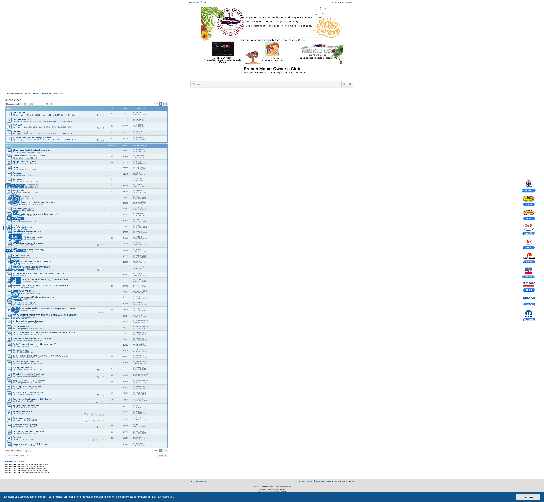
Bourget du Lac (19, 191)
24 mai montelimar (21, 327)
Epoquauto (18, 179)
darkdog (138, 399)
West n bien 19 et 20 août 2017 (26, 185)
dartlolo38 (19, 192)
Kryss (18, 401)
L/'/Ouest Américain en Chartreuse (28, 243)
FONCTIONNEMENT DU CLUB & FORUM (60, 115)
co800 (21, 181)
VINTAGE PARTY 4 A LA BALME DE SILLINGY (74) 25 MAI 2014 (40, 285)
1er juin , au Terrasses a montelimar (29, 381)
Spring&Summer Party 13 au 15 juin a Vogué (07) (34, 344)
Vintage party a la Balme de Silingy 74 (29, 250)
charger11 (139, 344)
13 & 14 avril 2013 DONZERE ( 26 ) (28, 392)
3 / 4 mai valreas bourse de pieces (28, 321)
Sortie (15, 167)
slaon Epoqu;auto (21, 196)
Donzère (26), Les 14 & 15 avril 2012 (28, 431)
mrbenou (19, 427)
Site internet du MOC (22, 119)
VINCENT (19, 281)
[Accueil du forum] (272, 35)
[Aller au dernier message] (142, 112)
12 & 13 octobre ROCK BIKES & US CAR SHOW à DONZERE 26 (40, 356)
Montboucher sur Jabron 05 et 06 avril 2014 (32, 338)
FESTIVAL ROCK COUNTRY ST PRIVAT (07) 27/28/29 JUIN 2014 (40, 280)
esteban (138, 350)
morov (138, 219)
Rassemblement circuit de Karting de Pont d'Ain (34, 202)
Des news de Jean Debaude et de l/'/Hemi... (32, 399)
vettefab (138, 112)
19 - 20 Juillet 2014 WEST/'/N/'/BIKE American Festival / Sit (38, 274)
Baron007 (139, 267)
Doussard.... (18, 437)
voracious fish (140, 255)
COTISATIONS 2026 (21, 113)
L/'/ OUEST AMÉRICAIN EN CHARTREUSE (31, 267)
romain (18, 263)
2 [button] (163, 104)
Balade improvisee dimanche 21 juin (29, 156)
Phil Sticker (22, 152)
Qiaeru (282, 489)
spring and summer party (24, 208)
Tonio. (21, 164)
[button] (166, 104)
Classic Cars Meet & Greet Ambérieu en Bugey (33, 150)
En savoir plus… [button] (166, 497)
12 (103, 414)
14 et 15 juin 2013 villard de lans (27, 387)
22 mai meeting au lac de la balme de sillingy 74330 (35, 214)
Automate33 (23, 204)
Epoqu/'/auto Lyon (21, 350)
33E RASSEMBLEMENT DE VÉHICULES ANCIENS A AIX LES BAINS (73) (44, 315)
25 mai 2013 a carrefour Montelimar (28, 374)
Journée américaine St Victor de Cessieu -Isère (33, 297)
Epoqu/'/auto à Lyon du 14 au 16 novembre (32, 261)
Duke (17, 413)
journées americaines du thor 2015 (28, 231)
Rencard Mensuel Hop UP (24, 303)
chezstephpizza (21, 323)
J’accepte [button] (528, 497)
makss (18, 287)
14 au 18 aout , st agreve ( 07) (26, 362)
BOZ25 (138, 161)
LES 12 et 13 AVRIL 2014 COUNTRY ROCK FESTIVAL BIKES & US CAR (44, 333)
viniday (18, 210)
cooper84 (22, 115)
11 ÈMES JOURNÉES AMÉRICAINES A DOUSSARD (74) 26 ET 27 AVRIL (44, 309)
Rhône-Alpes (13, 100)
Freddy (18, 251)
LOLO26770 (20, 358)
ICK (17, 439)
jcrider (21, 158)
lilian (137, 261)
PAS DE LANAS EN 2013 (23, 411)
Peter (17, 276)
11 (100, 414)
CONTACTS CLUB (20, 132)
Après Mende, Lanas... (23, 418)
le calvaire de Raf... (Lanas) (25, 425)
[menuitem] (203, 2)
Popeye (18, 446)
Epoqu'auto (18, 173)
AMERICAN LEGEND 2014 (24, 291)
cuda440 (19, 216)
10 (97, 414)
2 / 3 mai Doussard (21, 255)
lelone (18, 239)
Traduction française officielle (268, 489)
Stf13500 (139, 125)
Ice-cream (139, 155)
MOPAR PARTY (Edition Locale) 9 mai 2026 (32, 138)
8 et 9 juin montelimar (22, 367)
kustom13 (19, 346)
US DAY (16, 225)
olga (17, 299)
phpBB (265, 486)
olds (17, 175)
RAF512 (138, 424)
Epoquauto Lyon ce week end (26, 406)
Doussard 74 (18, 220)
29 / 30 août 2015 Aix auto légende (28, 237)
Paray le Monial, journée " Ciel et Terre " (30, 444)
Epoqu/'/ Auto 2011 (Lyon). (24, 162)
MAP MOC (17, 125)
